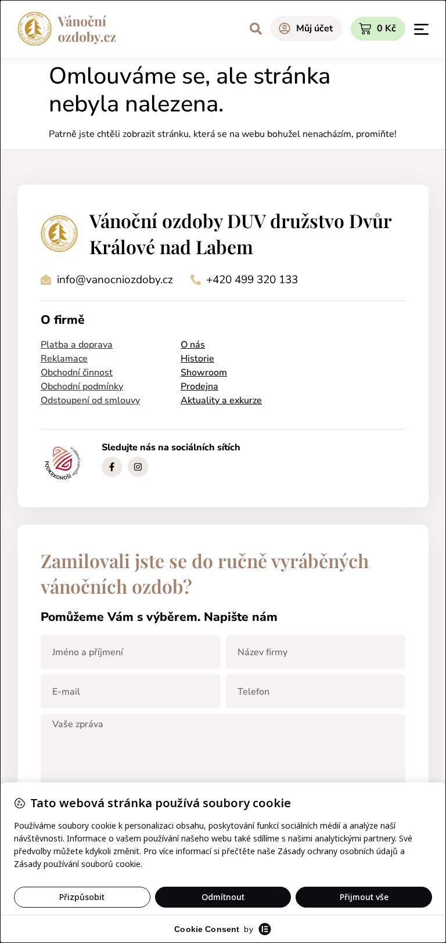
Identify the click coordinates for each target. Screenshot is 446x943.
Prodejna (199, 386)
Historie (197, 358)
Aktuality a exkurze (221, 400)
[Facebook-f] (112, 467)
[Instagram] (138, 467)
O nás (193, 344)
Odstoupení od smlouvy (90, 400)
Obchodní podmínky (82, 386)
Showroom (204, 372)
